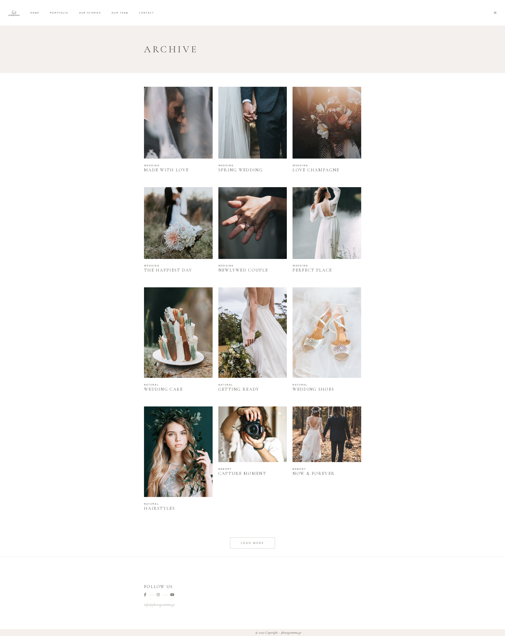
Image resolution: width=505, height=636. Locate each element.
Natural (151, 384)
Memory (225, 469)
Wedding (152, 165)
